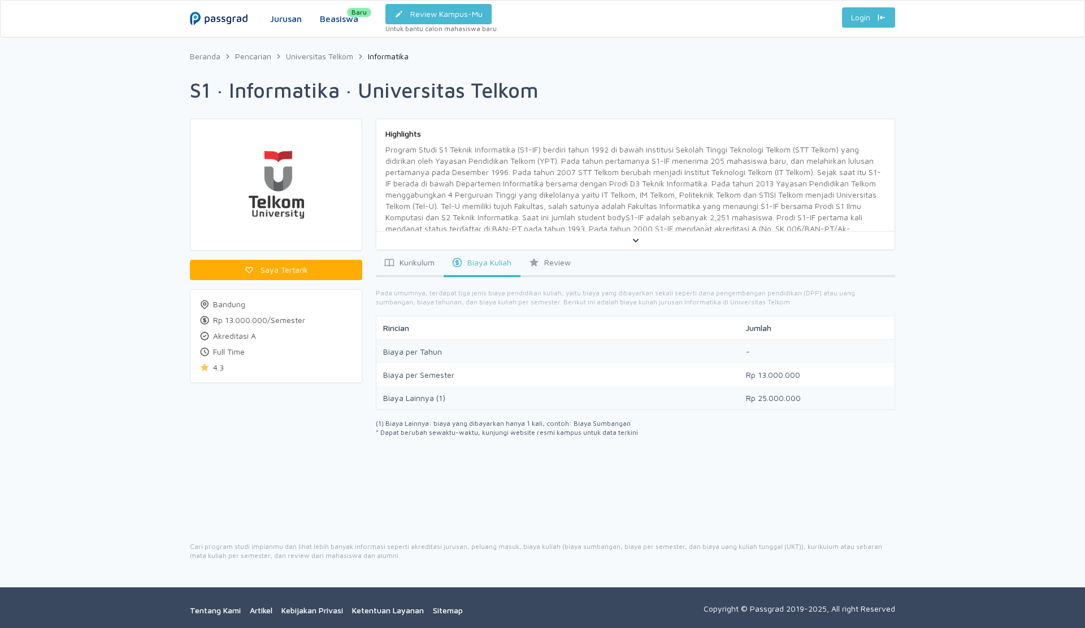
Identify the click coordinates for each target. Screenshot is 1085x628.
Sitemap (448, 610)
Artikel (261, 610)
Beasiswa (339, 16)
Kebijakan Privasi (312, 610)
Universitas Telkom (319, 56)
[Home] (219, 7)
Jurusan (286, 19)
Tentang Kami (215, 610)
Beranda (205, 56)
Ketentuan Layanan (388, 610)
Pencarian (253, 56)
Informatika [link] (388, 56)
